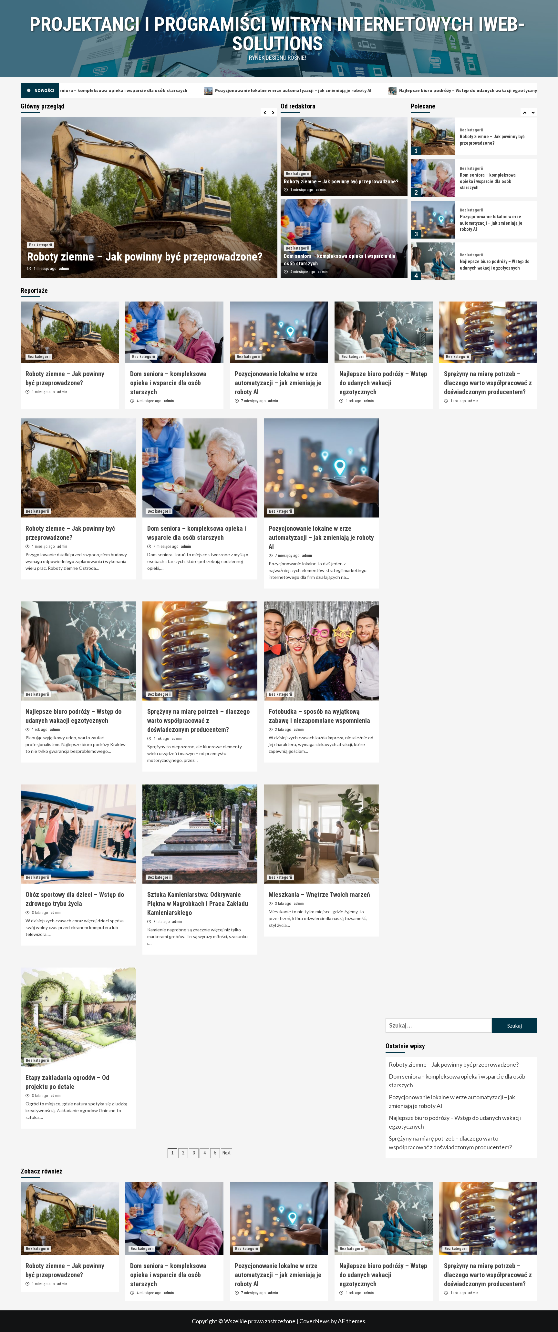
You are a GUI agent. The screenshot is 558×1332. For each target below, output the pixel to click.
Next (226, 1152)
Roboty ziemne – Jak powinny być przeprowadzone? (341, 182)
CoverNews (314, 1321)
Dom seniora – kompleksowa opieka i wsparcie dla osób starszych (488, 140)
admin (66, 268)
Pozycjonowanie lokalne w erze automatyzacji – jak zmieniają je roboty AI (186, 90)
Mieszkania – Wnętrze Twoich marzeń (319, 894)
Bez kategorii (40, 230)
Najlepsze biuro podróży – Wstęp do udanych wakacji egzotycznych (363, 90)
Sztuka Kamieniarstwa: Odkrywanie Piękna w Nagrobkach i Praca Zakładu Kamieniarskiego (197, 904)
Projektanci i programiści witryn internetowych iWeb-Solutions (277, 34)
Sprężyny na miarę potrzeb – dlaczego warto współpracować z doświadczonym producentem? (491, 264)
